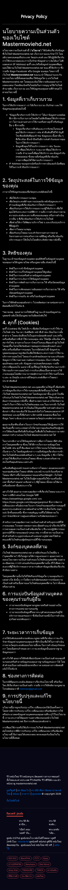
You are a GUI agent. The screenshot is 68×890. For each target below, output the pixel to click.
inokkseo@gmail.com (30, 688)
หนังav (16, 793)
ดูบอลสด (36, 793)
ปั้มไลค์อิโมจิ (13, 800)
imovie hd (23, 841)
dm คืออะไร (23, 790)
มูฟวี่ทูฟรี (11, 790)
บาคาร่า (26, 793)
